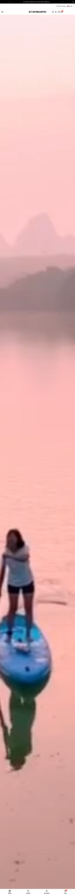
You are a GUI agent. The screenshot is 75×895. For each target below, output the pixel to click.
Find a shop (62, 6)
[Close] (73, 2)
